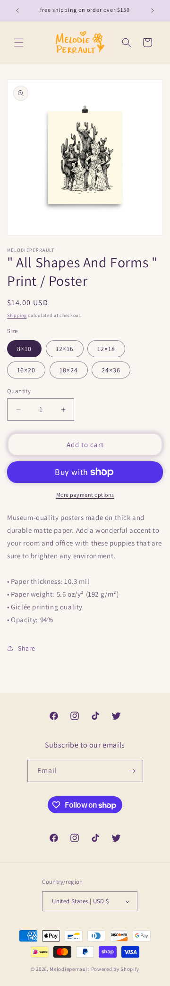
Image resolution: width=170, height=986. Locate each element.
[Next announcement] (152, 10)
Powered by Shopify (115, 969)
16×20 (26, 370)
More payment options (85, 494)
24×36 (111, 370)
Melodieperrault (70, 969)
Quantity (19, 391)
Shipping (17, 315)
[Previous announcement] (17, 10)
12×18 (106, 348)
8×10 (24, 348)
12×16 (65, 348)
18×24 (69, 370)
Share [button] (26, 648)
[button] (18, 42)
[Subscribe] (132, 771)
